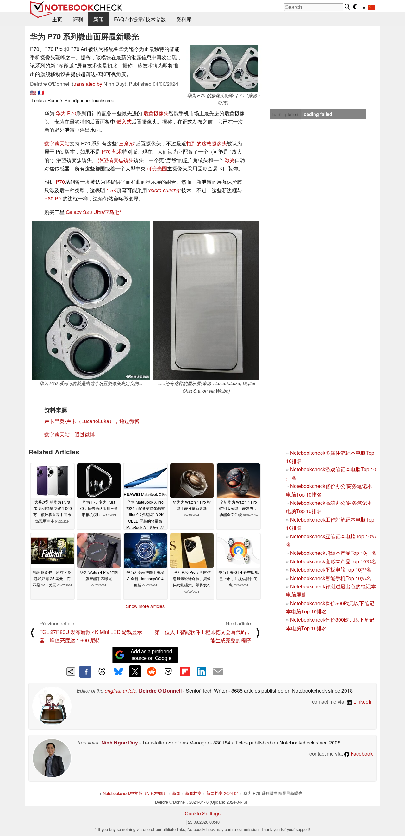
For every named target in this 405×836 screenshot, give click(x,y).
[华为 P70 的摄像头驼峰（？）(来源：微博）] (224, 68)
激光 (230, 160)
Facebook (361, 753)
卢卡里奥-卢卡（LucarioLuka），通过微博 (92, 421)
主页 (57, 19)
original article (120, 690)
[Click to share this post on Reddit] (152, 671)
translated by (87, 83)
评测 (78, 19)
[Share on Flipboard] (185, 671)
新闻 (98, 19)
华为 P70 (66, 113)
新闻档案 (193, 793)
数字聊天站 (57, 143)
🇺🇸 (33, 92)
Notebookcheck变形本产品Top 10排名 (333, 561)
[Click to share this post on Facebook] (85, 672)
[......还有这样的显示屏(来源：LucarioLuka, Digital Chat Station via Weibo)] (206, 300)
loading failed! (286, 114)
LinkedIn (362, 701)
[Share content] (70, 671)
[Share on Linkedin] (201, 671)
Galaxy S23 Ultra (85, 212)
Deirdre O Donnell (160, 690)
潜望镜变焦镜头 (116, 160)
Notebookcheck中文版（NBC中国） (135, 793)
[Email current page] (218, 672)
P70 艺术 (112, 151)
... (47, 92)
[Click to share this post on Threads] (102, 672)
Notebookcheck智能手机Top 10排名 (330, 578)
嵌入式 (124, 121)
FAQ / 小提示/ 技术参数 (140, 19)
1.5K (111, 190)
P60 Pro (53, 198)
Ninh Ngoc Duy (119, 742)
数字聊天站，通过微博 (69, 434)
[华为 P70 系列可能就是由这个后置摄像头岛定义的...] (91, 300)
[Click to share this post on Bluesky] (118, 672)
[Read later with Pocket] (168, 671)
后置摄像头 (156, 113)
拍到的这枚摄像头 (206, 143)
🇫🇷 (41, 92)
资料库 (183, 19)
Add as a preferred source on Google (151, 655)
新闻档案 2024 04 (222, 793)
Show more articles (145, 606)
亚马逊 (111, 212)
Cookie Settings (203, 813)
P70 (60, 181)
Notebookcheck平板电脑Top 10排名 (330, 569)
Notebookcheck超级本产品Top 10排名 (333, 552)
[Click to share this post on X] (135, 671)
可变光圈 (157, 168)
